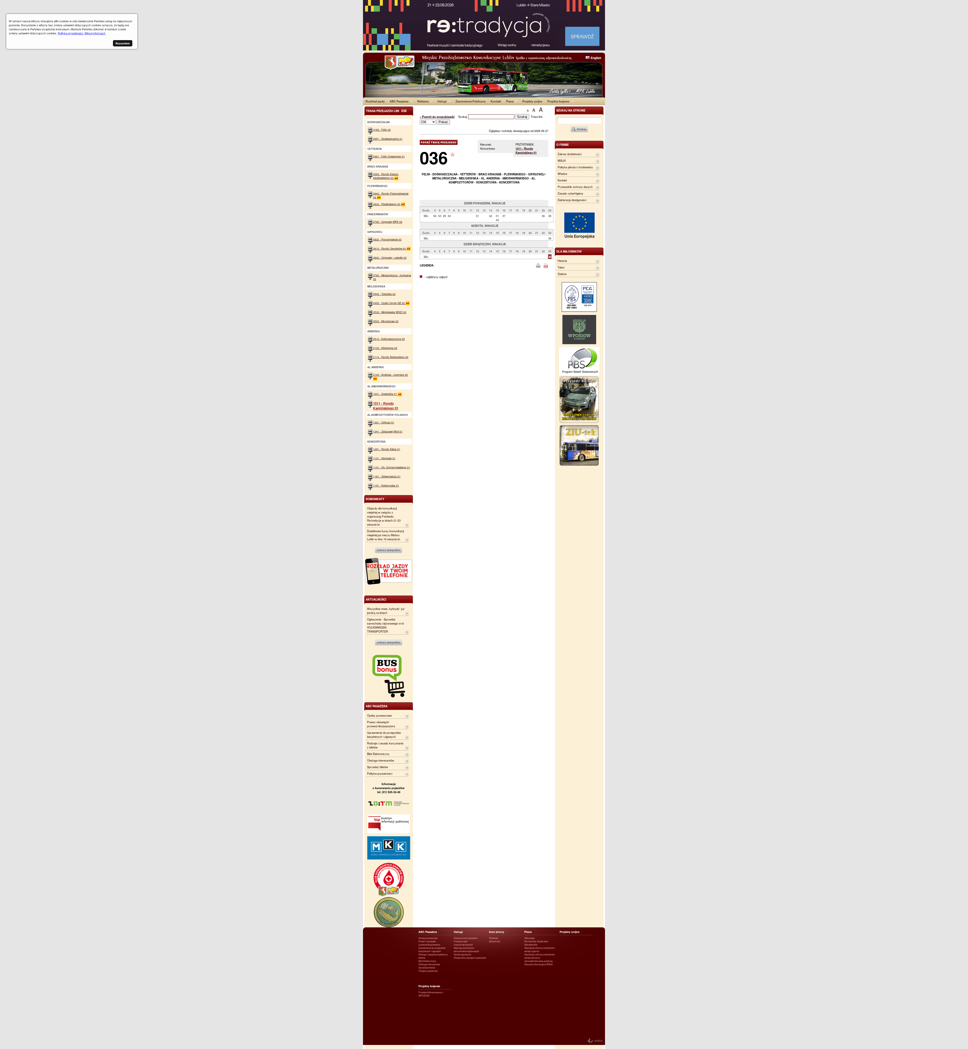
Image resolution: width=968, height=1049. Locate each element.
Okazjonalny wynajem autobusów (470, 957)
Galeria (562, 274)
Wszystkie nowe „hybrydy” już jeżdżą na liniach (386, 611)
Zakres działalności (570, 154)
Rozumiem (122, 43)
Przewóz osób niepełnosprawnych (463, 943)
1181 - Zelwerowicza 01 (387, 476)
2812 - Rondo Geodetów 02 (390, 248)
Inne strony (496, 932)
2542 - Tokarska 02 (384, 294)
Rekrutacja (529, 938)
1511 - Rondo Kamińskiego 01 (526, 150)
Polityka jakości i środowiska (575, 167)
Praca (508, 101)
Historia (562, 261)
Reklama (422, 101)
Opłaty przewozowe (379, 715)
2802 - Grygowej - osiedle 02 (390, 257)
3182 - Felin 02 (382, 129)
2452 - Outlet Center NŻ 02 (389, 303)
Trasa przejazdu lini (386, 110)
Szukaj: (463, 117)
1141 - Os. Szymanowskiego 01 (391, 467)
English (596, 58)
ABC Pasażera (397, 101)
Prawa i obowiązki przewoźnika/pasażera (381, 724)
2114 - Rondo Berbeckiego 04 (390, 357)
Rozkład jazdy (375, 101)
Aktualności (494, 941)
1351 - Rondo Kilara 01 (386, 449)
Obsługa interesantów (380, 760)
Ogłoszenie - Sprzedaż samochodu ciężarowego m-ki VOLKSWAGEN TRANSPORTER (385, 625)
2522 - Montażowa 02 (386, 321)
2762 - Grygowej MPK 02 (387, 222)
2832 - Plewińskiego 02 (387, 204)
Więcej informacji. (95, 33)
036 (434, 157)
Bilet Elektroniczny (378, 754)
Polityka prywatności (379, 773)
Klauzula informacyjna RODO (538, 964)
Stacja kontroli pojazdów (465, 938)
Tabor (561, 267)
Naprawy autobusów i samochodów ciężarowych (466, 949)
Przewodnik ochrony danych (575, 187)
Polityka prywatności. (71, 33)
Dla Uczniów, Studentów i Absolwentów (536, 943)
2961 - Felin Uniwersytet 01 (389, 156)
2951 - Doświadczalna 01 (388, 139)
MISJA (562, 160)
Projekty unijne (532, 101)
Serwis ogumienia (462, 954)
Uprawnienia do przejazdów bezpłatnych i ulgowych (384, 735)
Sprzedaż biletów (377, 767)
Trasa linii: (537, 117)
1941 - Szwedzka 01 (385, 394)
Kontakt (496, 101)
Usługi (440, 101)
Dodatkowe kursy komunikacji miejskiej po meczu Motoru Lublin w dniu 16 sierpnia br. (385, 535)
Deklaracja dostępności (572, 200)
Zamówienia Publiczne (471, 101)
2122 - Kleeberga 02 (385, 348)
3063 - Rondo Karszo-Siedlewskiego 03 (386, 176)
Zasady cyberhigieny (570, 193)
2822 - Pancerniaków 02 (387, 239)
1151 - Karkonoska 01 (386, 485)
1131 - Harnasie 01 (384, 458)
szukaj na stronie (570, 110)
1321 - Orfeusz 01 (383, 422)
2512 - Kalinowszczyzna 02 (389, 339)
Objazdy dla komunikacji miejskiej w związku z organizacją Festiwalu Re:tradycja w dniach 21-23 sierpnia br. (384, 516)
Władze (562, 174)
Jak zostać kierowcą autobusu (538, 961)
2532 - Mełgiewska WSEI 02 (389, 312)
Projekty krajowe (557, 101)
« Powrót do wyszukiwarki (437, 117)
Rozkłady (493, 938)
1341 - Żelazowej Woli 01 (388, 431)
